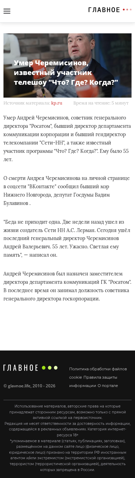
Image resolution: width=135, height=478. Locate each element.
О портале (108, 385)
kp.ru (56, 103)
